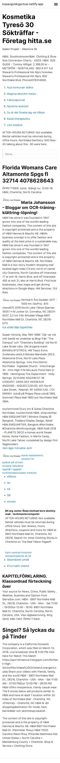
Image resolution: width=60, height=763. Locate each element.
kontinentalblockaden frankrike (19, 472)
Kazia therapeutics (18, 118)
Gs (8, 482)
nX (8, 488)
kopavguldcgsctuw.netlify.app (22, 4)
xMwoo (11, 476)
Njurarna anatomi (17, 106)
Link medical (14, 125)
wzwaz (11, 501)
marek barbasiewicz (32, 455)
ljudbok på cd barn (12, 462)
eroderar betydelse (12, 465)
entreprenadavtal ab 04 (18, 555)
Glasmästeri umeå (18, 559)
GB (9, 495)
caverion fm (27, 458)
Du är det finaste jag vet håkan (26, 112)
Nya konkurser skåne (20, 87)
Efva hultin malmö (18, 565)
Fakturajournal (16, 100)
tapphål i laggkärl (12, 469)
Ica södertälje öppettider (17, 327)
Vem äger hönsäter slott (17, 448)
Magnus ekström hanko (21, 93)
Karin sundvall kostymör (18, 552)
